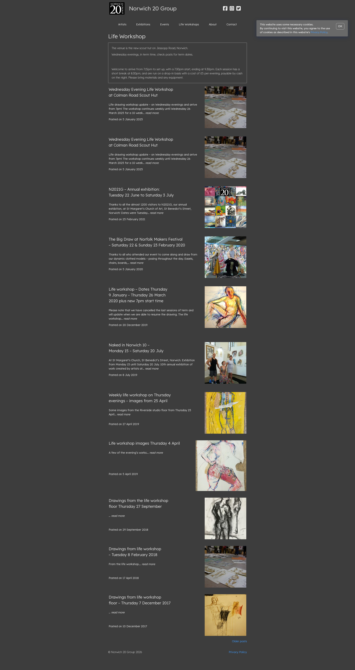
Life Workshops (189, 24)
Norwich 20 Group (153, 8)
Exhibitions (143, 24)
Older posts (239, 641)
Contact (231, 24)
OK (340, 26)
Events (164, 24)
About (213, 24)
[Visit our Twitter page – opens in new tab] (238, 8)
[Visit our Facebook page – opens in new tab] (225, 8)
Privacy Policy (238, 652)
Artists (122, 24)
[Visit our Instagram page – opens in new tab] (232, 8)
